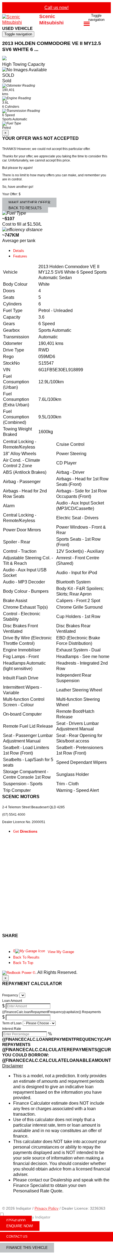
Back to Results (25, 208)
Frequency (10, 995)
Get (25, 831)
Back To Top (23, 963)
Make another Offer (29, 202)
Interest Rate (11, 1029)
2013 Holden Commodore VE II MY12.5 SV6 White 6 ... (51, 46)
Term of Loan (12, 1023)
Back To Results (26, 957)
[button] (56, 1066)
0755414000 (16, 1220)
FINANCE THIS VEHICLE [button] (27, 1248)
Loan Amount (12, 1001)
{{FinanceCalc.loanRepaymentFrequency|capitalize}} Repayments (51, 1012)
